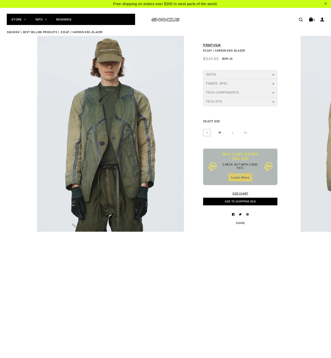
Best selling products (40, 32)
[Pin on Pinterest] (247, 214)
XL (245, 132)
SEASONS (13, 32)
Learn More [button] (240, 177)
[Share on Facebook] (234, 214)
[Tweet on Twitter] (241, 214)
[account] (322, 19)
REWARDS (63, 19)
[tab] (240, 74)
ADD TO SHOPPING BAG (240, 201)
